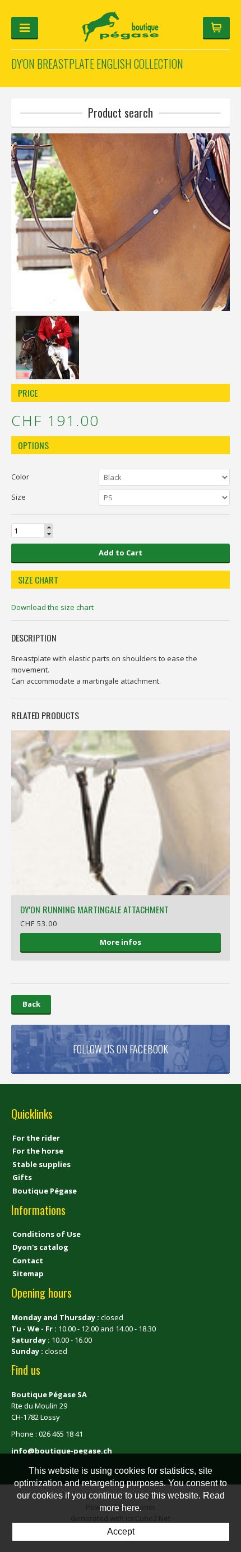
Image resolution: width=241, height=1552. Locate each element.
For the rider (36, 1138)
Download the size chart (52, 607)
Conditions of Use (46, 1234)
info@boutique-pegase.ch (61, 1451)
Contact (27, 1260)
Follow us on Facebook (120, 1049)
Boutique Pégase (44, 1191)
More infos (120, 942)
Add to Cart (120, 553)
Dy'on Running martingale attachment (94, 909)
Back (31, 1004)
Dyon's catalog (40, 1247)
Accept (121, 1531)
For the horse (37, 1151)
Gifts (22, 1177)
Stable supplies (41, 1164)
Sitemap (28, 1273)
